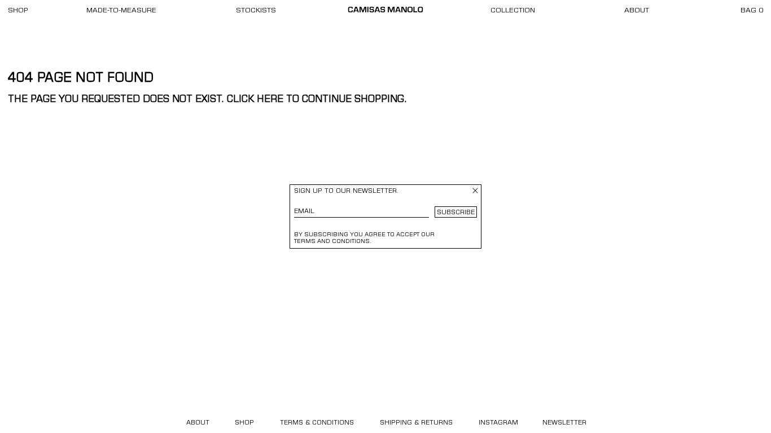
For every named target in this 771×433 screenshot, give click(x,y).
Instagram (498, 423)
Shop (18, 10)
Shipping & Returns (416, 423)
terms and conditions (332, 242)
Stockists (256, 10)
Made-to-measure (121, 10)
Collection (512, 10)
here (270, 100)
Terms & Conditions (317, 423)
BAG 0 (752, 10)
